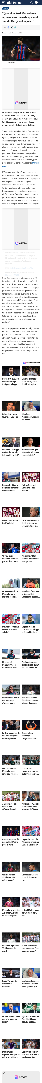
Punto (4, 33)
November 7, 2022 (12, 275)
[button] (4, 2)
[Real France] (15, 2)
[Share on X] (11, 27)
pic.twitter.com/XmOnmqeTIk (21, 268)
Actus (6, 8)
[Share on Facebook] (8, 27)
